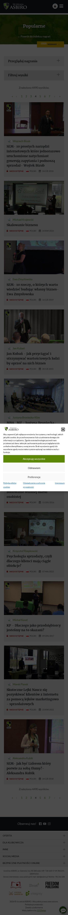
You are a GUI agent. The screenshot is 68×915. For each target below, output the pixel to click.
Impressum (60, 483)
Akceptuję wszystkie (34, 458)
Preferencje (34, 477)
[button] (63, 429)
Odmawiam (34, 467)
